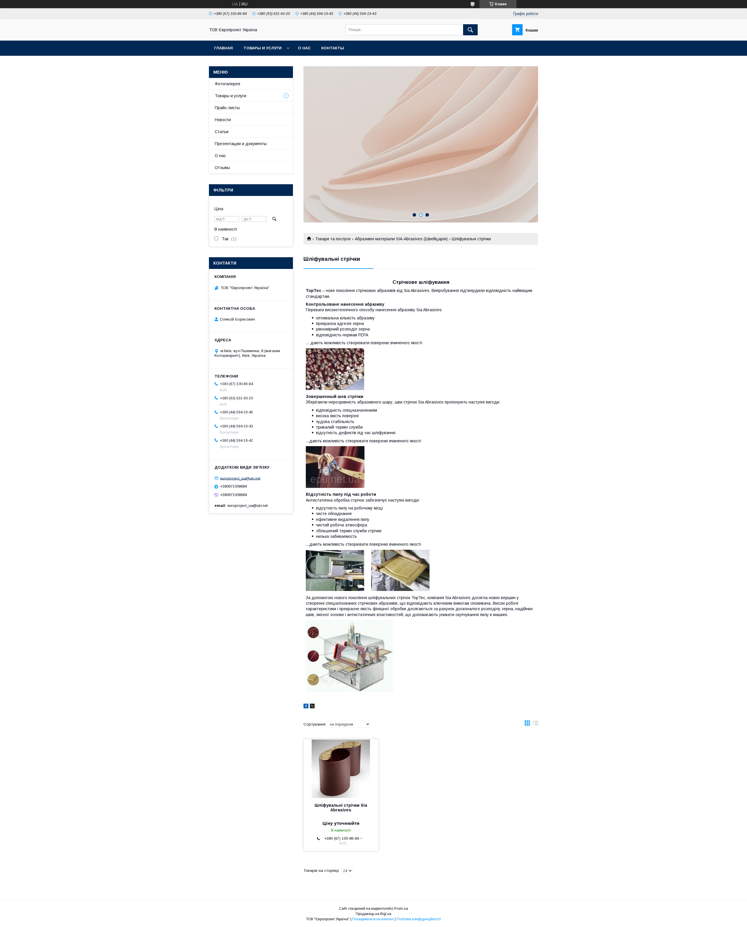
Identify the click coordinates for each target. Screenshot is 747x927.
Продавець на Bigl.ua (373, 914)
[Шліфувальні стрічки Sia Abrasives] (341, 768)
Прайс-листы (227, 107)
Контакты (332, 48)
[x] (312, 707)
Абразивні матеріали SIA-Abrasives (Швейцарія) (401, 238)
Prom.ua (401, 909)
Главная (223, 48)
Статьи (221, 131)
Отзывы (222, 167)
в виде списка (535, 724)
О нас (304, 48)
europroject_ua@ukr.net (240, 478)
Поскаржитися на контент (373, 919)
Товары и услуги (262, 48)
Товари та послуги (332, 238)
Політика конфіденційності (419, 919)
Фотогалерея (227, 83)
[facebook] (305, 707)
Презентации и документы (241, 143)
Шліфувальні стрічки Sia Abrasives (341, 807)
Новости (223, 119)
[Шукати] (470, 29)
